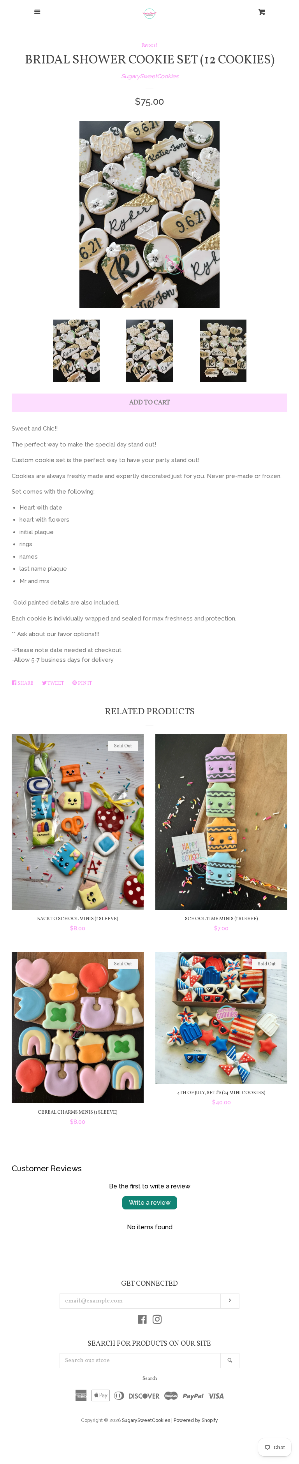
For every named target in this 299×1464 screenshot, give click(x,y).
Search (149, 1379)
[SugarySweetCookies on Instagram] (157, 1321)
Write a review (150, 1202)
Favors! (149, 45)
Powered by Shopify (196, 1420)
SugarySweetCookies (149, 76)
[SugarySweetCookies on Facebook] (142, 1321)
